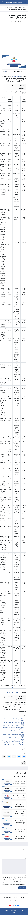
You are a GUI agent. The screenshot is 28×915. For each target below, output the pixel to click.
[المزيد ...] (4, 756)
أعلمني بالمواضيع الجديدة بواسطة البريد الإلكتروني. (13, 884)
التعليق (24, 858)
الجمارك (23, 763)
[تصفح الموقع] (25, 2)
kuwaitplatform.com (20, 706)
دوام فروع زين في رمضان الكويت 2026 (14, 742)
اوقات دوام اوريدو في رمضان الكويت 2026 (13, 741)
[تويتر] (9, 756)
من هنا (12, 687)
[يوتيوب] (10, 906)
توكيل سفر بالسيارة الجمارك (13, 692)
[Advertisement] (14, 39)
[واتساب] (14, 756)
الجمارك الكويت (16, 76)
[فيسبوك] (24, 756)
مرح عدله (20, 21)
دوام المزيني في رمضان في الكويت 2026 (13, 744)
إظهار (5, 71)
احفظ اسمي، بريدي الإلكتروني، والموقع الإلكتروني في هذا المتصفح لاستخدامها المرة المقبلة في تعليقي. (14, 878)
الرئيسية (24, 7)
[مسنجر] (19, 756)
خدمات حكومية (17, 7)
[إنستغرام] (12, 906)
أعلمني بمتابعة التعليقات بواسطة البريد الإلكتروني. (14, 881)
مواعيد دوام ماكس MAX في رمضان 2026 (13, 725)
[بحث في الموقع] (2, 2)
